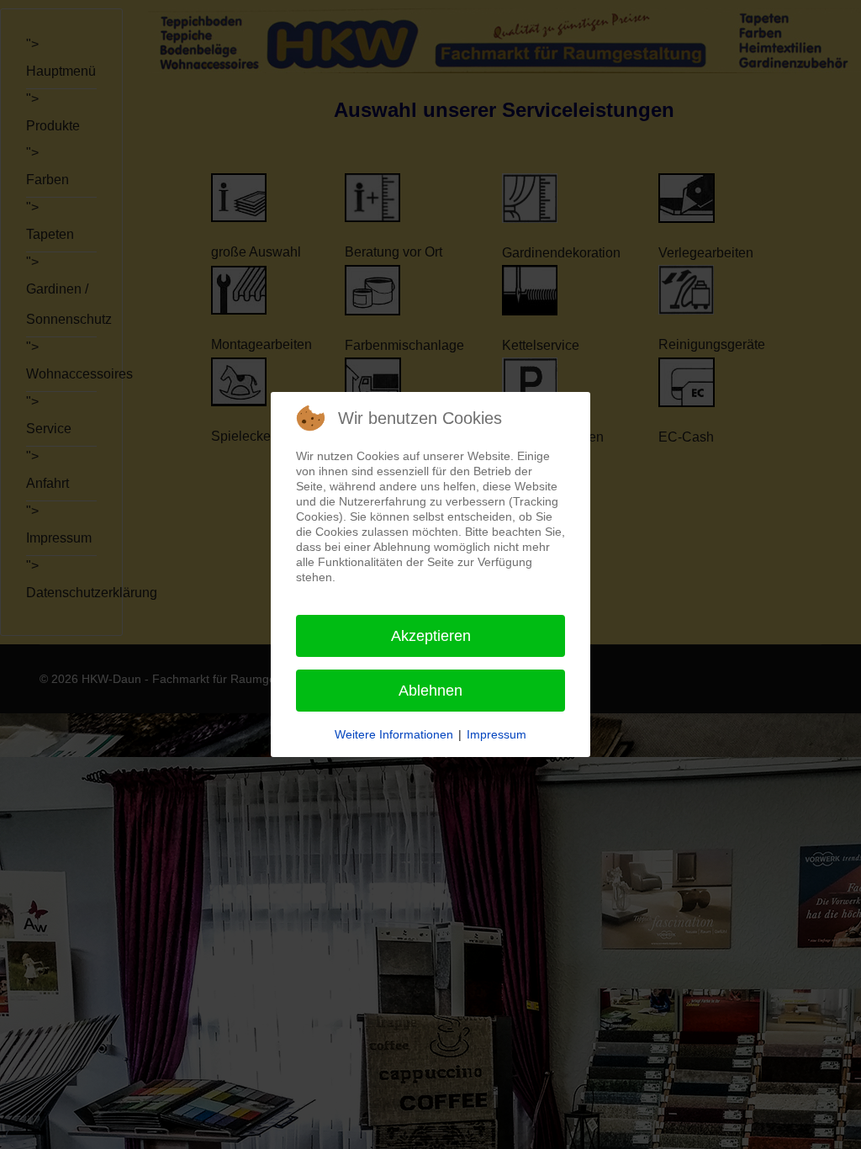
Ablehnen (430, 690)
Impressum (496, 734)
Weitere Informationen (394, 734)
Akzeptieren (431, 635)
